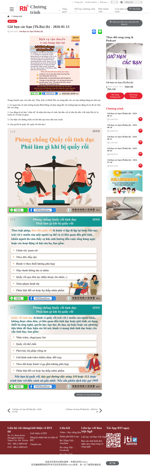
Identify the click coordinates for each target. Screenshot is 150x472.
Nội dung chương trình (115, 96)
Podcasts (104, 2)
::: (72, 2)
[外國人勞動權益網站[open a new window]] (124, 183)
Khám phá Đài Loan (69, 436)
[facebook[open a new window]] (94, 32)
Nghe (13, 21)
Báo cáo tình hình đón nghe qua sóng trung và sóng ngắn (92, 444)
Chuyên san (35, 444)
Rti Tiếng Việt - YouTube (67, 442)
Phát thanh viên (103, 10)
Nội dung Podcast (133, 96)
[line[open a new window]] (100, 32)
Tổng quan (64, 10)
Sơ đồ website (92, 2)
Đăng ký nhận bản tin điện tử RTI (44, 438)
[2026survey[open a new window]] (124, 210)
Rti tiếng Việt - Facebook (67, 448)
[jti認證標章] (131, 441)
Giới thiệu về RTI (41, 427)
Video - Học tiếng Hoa (70, 432)
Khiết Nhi (129, 87)
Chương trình (17, 16)
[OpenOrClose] (11, 9)
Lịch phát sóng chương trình (126, 10)
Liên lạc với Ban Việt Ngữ (91, 429)
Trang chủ (79, 2)
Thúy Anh (111, 89)
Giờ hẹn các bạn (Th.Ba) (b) (31, 31)
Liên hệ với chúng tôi (19, 429)
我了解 (112, 463)
